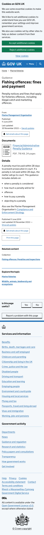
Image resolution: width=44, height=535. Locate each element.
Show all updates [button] (9, 225)
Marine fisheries (17, 71)
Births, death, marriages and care (18, 347)
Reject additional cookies (22, 49)
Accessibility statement (13, 482)
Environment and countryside (16, 391)
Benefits (6, 342)
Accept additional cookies (22, 43)
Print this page (12, 238)
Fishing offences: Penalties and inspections (21, 259)
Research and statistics (13, 446)
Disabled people (10, 371)
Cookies (23, 478)
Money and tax (9, 401)
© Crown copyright (22, 528)
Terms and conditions (12, 485)
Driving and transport (12, 376)
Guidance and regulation (14, 441)
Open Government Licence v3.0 (17, 505)
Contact (32, 482)
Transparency (9, 456)
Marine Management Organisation (17, 115)
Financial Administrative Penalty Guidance (26, 147)
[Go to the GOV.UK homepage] (12, 64)
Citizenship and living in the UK (17, 361)
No (39, 304)
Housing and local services (15, 396)
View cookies (22, 56)
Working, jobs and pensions (15, 415)
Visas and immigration (13, 411)
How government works (14, 461)
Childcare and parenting (14, 356)
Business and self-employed (16, 351)
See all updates (28, 128)
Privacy (12, 478)
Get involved (8, 466)
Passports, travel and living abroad (19, 406)
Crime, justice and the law (15, 366)
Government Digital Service (15, 493)
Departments (8, 432)
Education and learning (13, 381)
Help (4, 478)
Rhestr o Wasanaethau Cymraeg (18, 489)
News (5, 436)
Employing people (11, 386)
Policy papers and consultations (18, 451)
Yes (28, 304)
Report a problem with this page (22, 315)
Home (4, 71)
